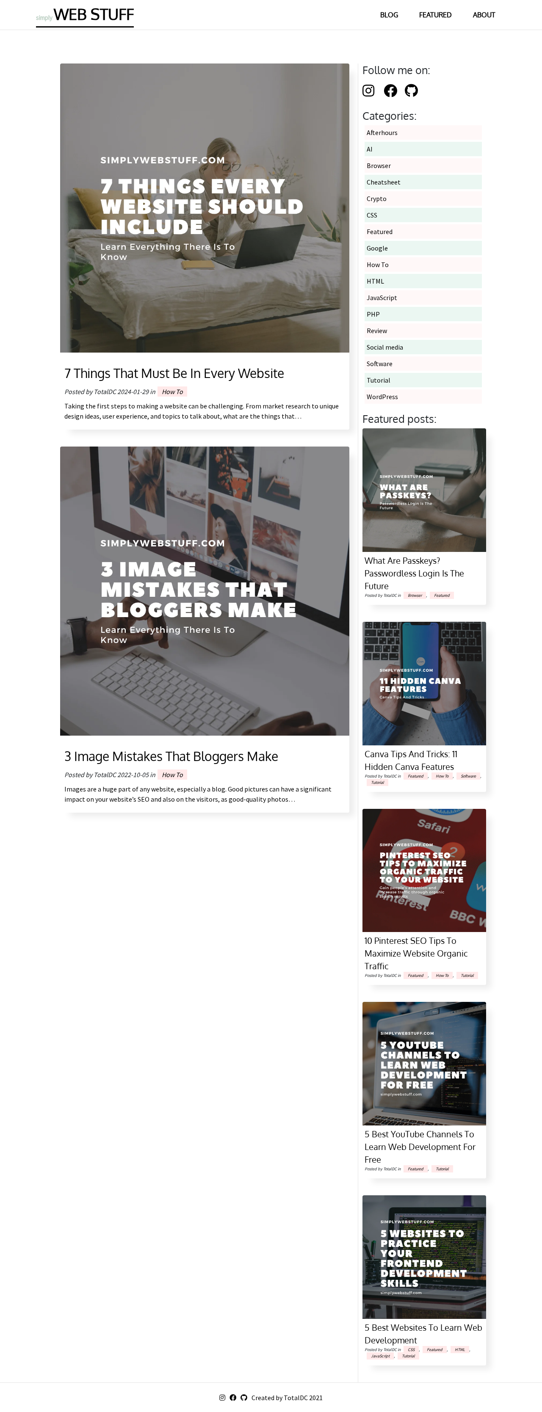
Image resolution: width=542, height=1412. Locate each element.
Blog (389, 15)
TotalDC (296, 1397)
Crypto (377, 198)
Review (377, 330)
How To (172, 391)
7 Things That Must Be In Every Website (174, 373)
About (484, 15)
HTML (375, 281)
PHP (373, 314)
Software (380, 363)
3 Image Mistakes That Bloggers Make (171, 756)
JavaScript (382, 297)
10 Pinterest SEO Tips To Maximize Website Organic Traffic (416, 953)
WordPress (382, 396)
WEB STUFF (85, 13)
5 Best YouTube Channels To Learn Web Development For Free (420, 1146)
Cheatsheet (384, 182)
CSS (372, 215)
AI (370, 149)
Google (377, 248)
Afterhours (382, 132)
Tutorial (378, 380)
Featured (435, 15)
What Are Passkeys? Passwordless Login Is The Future (414, 573)
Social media (385, 347)
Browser (379, 165)
